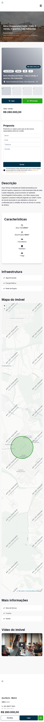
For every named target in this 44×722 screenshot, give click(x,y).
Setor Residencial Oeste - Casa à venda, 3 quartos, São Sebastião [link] (20, 36)
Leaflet (22, 591)
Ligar (13, 101)
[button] (4, 305)
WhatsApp (34, 101)
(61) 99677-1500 (9, 706)
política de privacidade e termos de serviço (22, 171)
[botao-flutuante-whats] (40, 717)
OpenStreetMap (30, 591)
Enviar (22, 164)
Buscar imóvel (8, 33)
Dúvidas (10, 718)
